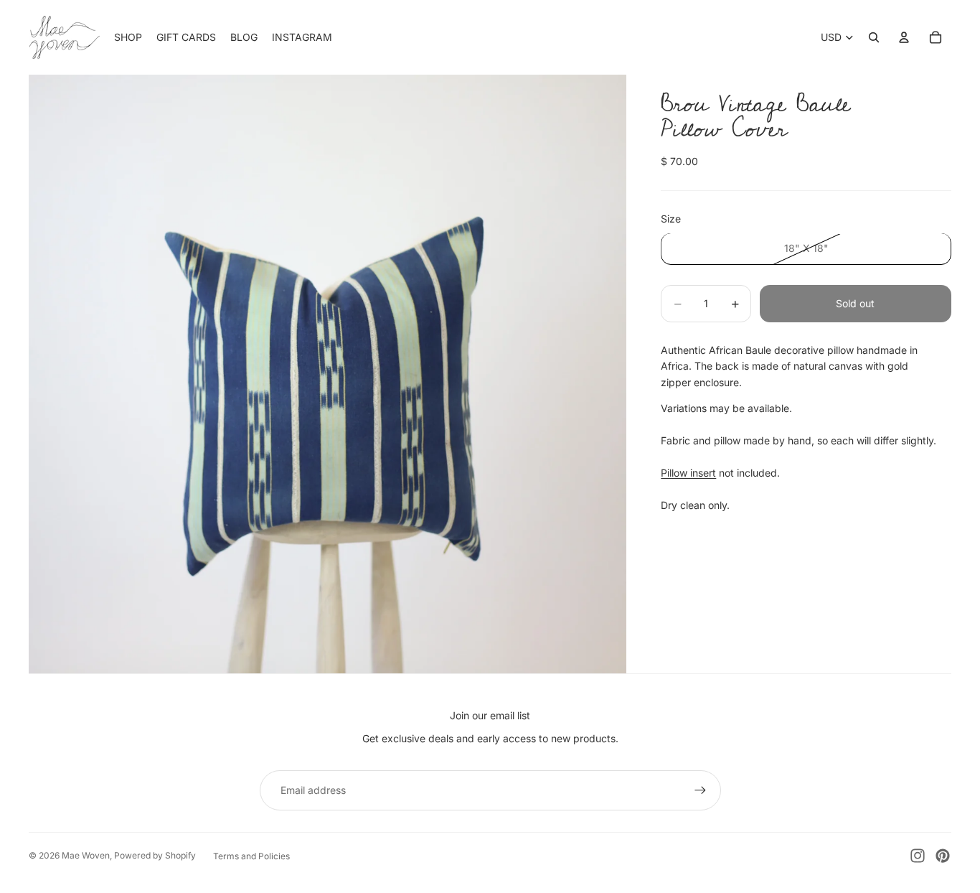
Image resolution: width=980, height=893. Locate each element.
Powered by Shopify (155, 855)
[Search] (874, 37)
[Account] (904, 37)
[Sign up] (700, 790)
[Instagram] (917, 855)
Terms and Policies (251, 856)
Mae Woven (86, 855)
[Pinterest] (942, 855)
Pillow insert (688, 473)
